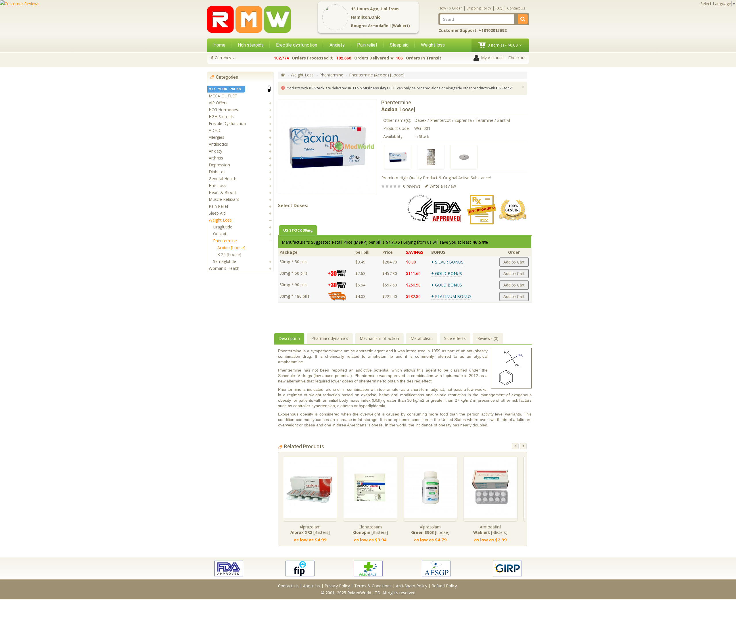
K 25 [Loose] (229, 254)
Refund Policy (444, 585)
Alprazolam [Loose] (430, 529)
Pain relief (367, 45)
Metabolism (422, 338)
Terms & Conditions (373, 585)
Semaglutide (224, 261)
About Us (311, 585)
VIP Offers (218, 102)
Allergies (216, 137)
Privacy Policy (337, 585)
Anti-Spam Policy (411, 585)
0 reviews (412, 186)
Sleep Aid (217, 213)
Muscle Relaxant (224, 199)
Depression (219, 165)
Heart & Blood (222, 192)
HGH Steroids (221, 116)
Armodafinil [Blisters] (490, 529)
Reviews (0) (488, 338)
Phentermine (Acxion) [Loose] (377, 75)
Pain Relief (218, 206)
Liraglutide (222, 227)
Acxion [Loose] (231, 247)
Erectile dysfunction (296, 45)
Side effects (455, 338)
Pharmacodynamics (329, 338)
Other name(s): (397, 120)
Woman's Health (224, 268)
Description (289, 338)
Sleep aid (399, 45)
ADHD (215, 130)
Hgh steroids (251, 45)
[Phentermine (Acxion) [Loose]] (397, 157)
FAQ (499, 8)
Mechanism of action (379, 338)
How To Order (450, 8)
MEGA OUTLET (223, 96)
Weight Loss (220, 220)
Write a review (443, 186)
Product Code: (396, 128)
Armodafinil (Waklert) (389, 25)
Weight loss (433, 45)
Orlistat (220, 233)
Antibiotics (218, 144)
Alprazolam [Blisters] (310, 529)
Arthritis (216, 158)
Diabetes (217, 171)
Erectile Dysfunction (227, 123)
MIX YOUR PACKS (225, 89)
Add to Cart (514, 262)
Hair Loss (217, 185)
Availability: (393, 136)
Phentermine (225, 240)
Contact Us (516, 8)
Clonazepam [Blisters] (370, 529)
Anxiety (337, 45)
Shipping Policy (479, 8)
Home (219, 45)
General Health (222, 178)
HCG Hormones (223, 109)
